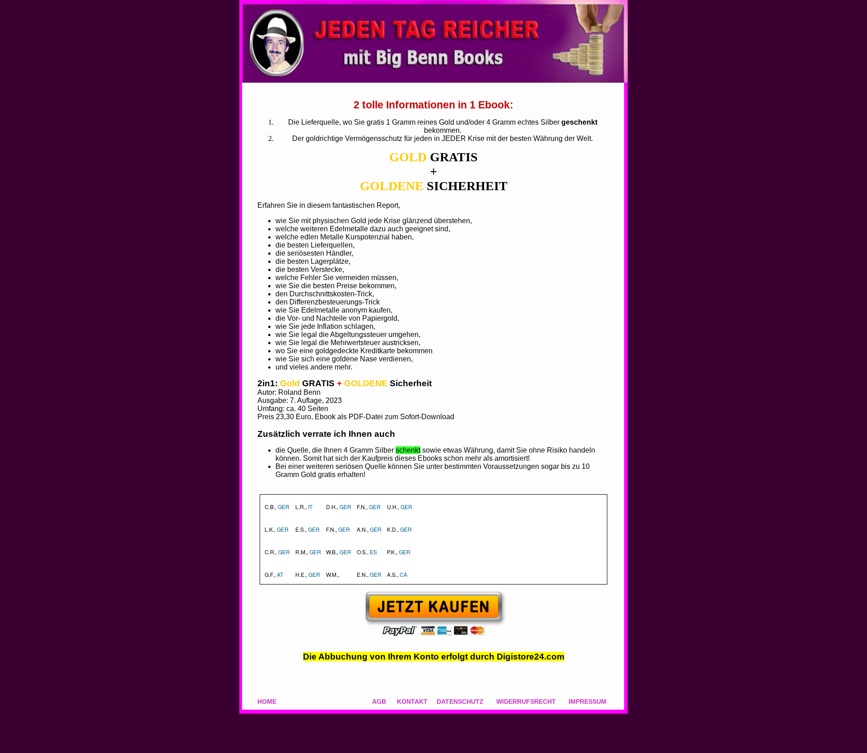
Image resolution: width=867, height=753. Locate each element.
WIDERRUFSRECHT (526, 701)
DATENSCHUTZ (460, 701)
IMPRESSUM (587, 701)
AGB (379, 701)
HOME (266, 701)
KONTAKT (412, 701)
